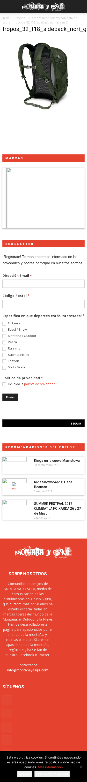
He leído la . (31, 384)
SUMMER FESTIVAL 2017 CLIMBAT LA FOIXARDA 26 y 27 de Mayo (57, 508)
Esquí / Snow (17, 329)
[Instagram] (7, 713)
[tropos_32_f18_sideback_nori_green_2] (43, 119)
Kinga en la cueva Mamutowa (57, 461)
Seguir (76, 423)
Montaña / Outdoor (21, 336)
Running (13, 348)
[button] (80, 6)
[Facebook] (7, 700)
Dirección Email (17, 275)
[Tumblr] (7, 727)
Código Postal (15, 295)
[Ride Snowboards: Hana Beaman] (14, 486)
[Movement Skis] (43, 198)
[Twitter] (7, 740)
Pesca (12, 342)
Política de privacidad (52, 774)
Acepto (24, 774)
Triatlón (13, 361)
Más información (50, 767)
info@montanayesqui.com (27, 670)
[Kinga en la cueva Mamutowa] (14, 465)
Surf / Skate (16, 367)
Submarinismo (18, 355)
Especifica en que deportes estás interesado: (43, 315)
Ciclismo (13, 323)
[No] (81, 766)
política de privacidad (39, 384)
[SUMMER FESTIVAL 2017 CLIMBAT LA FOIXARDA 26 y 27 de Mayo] (14, 508)
